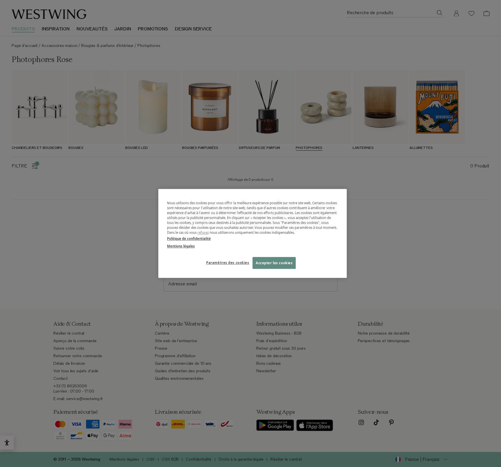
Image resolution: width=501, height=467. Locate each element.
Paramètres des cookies (227, 262)
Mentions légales (181, 246)
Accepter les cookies (274, 263)
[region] (252, 233)
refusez (203, 233)
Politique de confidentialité (189, 239)
